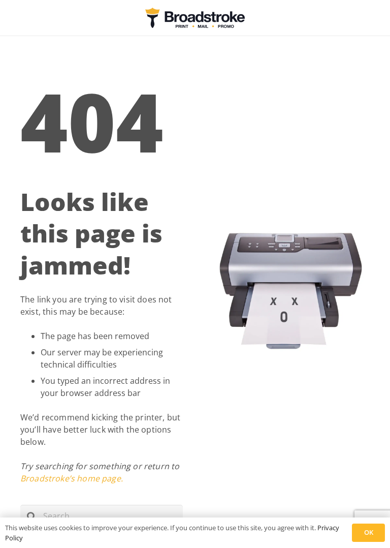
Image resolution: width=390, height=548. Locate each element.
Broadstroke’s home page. (71, 478)
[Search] (31, 516)
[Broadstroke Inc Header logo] (194, 18)
